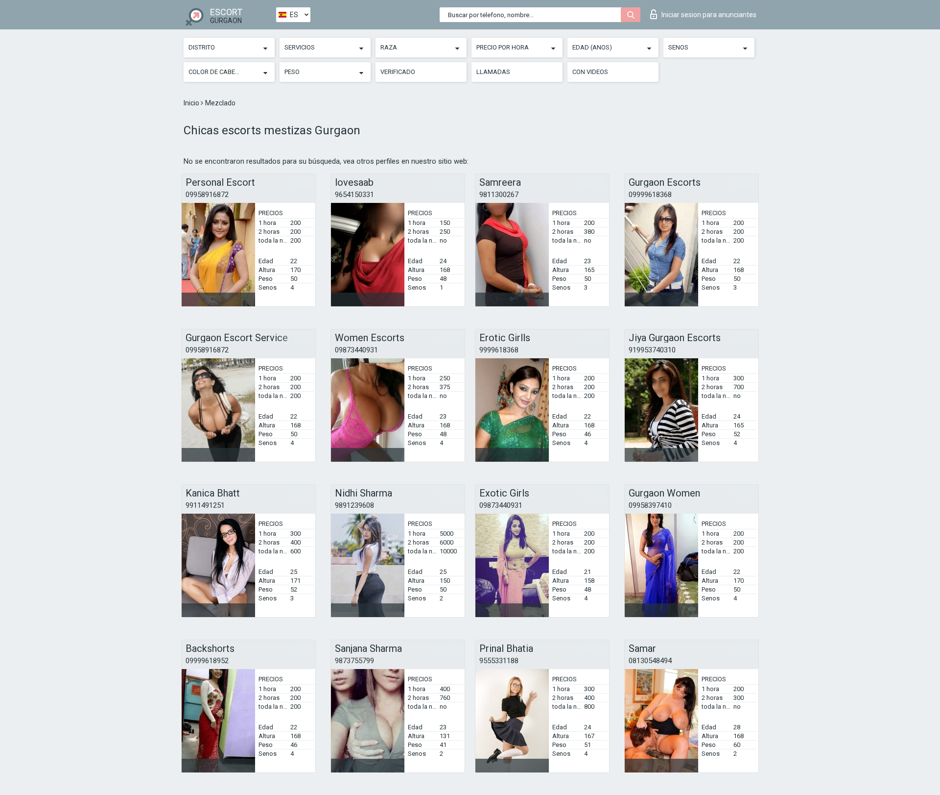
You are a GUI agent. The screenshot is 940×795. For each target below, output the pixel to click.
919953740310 (652, 350)
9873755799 (354, 660)
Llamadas (493, 71)
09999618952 (207, 660)
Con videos (590, 71)
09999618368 (650, 194)
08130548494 (650, 660)
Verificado (397, 71)
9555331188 (498, 660)
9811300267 (498, 194)
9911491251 (205, 505)
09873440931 (356, 350)
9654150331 (354, 194)
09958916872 (207, 194)
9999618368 (498, 350)
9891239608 (354, 505)
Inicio (192, 103)
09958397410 (650, 505)
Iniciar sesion (708, 15)
